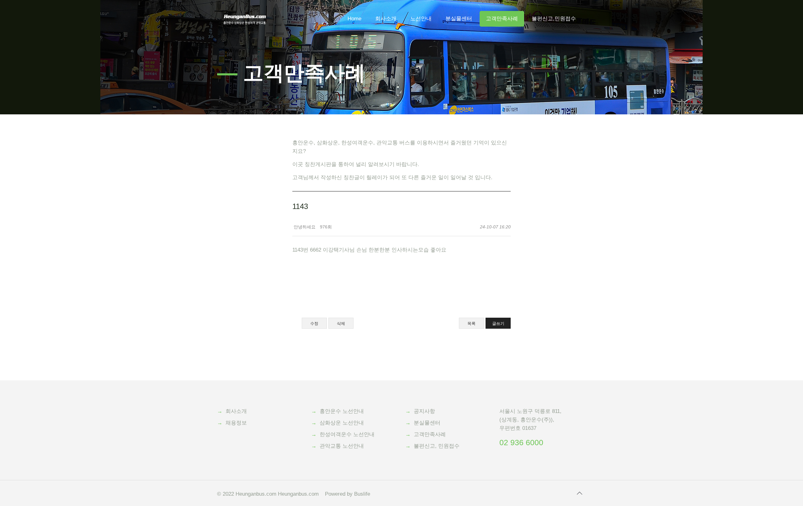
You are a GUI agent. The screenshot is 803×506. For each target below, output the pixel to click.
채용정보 (236, 423)
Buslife (362, 494)
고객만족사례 (430, 434)
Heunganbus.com (256, 494)
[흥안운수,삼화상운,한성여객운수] (244, 9)
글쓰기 (498, 323)
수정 (314, 323)
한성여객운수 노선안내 (347, 434)
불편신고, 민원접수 (437, 446)
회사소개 (236, 411)
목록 (471, 323)
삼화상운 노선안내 (342, 423)
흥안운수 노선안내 (342, 411)
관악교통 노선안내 (342, 446)
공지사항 (424, 411)
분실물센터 (427, 423)
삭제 (341, 323)
